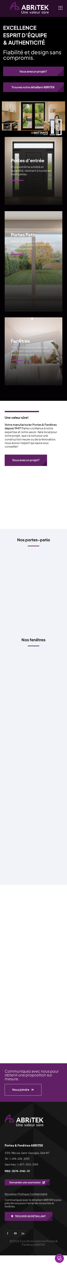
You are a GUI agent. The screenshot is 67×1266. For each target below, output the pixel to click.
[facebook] (8, 1233)
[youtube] (15, 1233)
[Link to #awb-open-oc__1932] (60, 8)
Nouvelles (11, 1194)
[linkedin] (23, 1233)
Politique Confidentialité (32, 1194)
